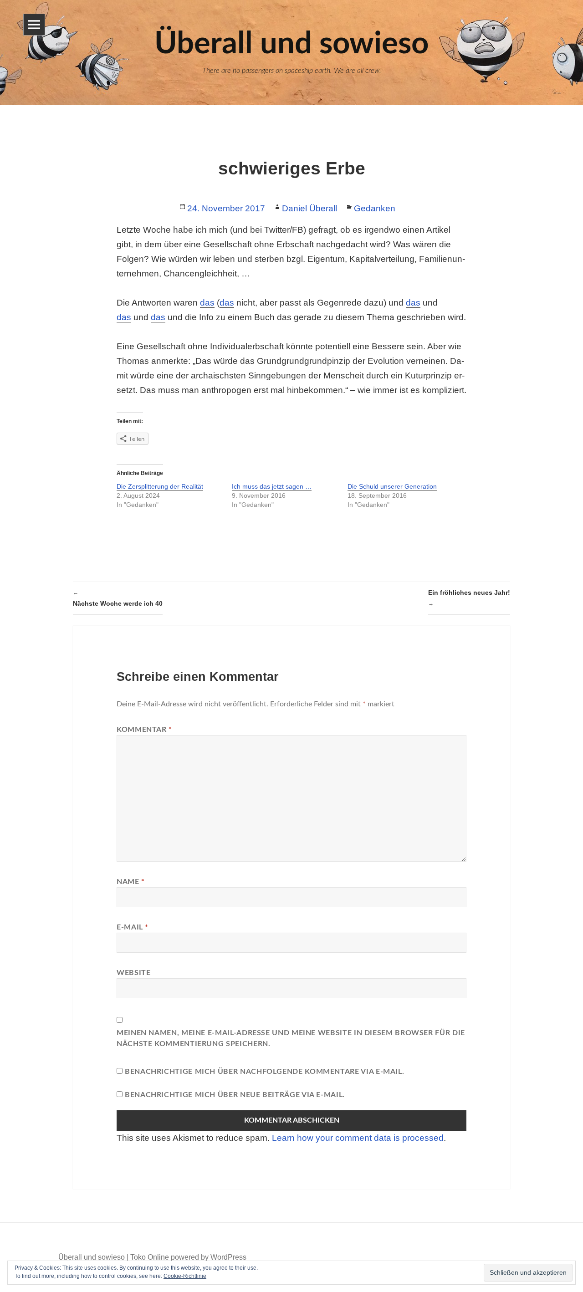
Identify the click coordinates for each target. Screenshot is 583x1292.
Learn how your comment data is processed (358, 1138)
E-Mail (132, 927)
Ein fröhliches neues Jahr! (469, 598)
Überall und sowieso (91, 1257)
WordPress (228, 1257)
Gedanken (374, 208)
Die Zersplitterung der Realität (160, 486)
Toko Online (149, 1257)
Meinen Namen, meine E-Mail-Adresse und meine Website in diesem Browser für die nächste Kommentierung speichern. (291, 1038)
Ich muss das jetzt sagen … (272, 486)
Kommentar (144, 729)
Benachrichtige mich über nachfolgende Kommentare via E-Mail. (264, 1071)
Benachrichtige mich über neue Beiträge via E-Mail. (235, 1094)
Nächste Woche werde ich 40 (118, 598)
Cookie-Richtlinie (185, 1276)
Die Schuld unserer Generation (392, 486)
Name (131, 881)
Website (133, 972)
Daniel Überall (309, 208)
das (207, 302)
